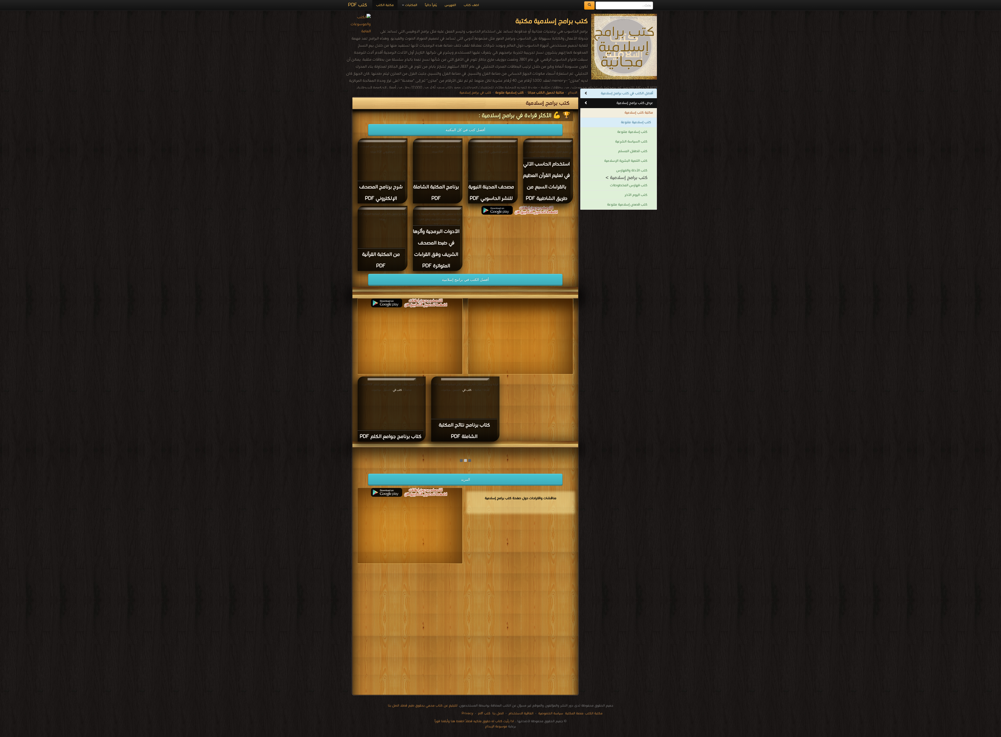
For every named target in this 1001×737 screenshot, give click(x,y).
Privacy (467, 713)
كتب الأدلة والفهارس (631, 170)
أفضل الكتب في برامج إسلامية (465, 279)
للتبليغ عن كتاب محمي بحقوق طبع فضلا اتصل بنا (422, 706)
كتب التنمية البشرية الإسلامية (625, 161)
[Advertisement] (465, 630)
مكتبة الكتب (385, 5)
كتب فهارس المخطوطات (628, 185)
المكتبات (410, 5)
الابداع (572, 93)
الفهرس (450, 5)
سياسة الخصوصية (550, 713)
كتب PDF (357, 5)
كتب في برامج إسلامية (475, 93)
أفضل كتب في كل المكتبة (465, 130)
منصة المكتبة (574, 713)
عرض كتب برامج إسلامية (635, 103)
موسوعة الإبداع (496, 726)
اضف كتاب (471, 5)
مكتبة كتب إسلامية (639, 112)
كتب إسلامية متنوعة (636, 122)
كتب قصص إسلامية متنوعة (627, 204)
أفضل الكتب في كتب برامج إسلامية (627, 93)
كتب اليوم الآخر (636, 195)
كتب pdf (484, 713)
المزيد (465, 479)
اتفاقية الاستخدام (520, 713)
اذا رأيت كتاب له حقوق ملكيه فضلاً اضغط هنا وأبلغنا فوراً (474, 721)
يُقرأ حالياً (431, 5)
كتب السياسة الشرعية (631, 141)
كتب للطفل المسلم (632, 151)
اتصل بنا (497, 713)
